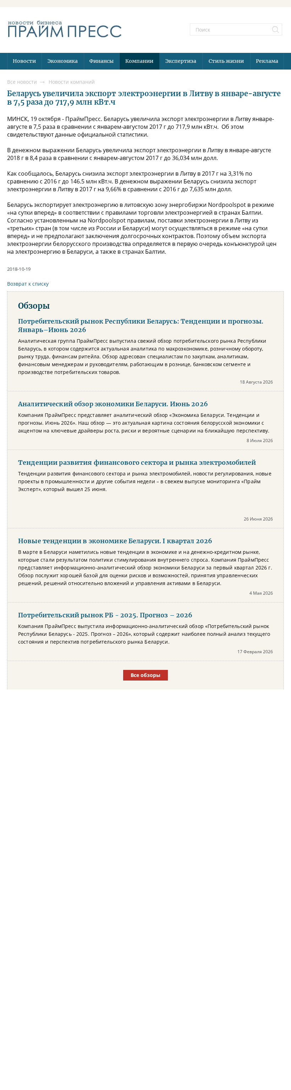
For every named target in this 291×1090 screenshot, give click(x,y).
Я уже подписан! (145, 591)
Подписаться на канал (145, 572)
